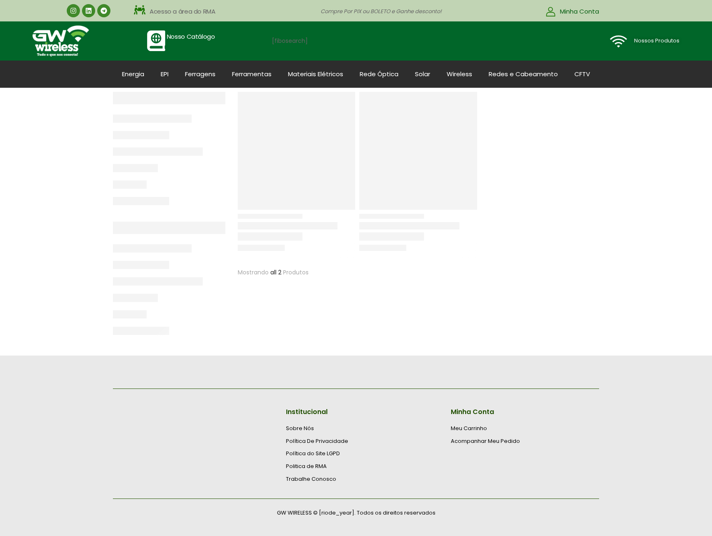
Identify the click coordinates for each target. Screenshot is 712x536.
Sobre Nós (300, 428)
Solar (422, 74)
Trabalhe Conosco (311, 479)
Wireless (459, 74)
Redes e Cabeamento (523, 74)
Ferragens (200, 74)
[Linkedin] (88, 10)
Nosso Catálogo (191, 36)
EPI (165, 74)
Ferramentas (252, 74)
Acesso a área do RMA (182, 11)
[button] (214, 11)
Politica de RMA (306, 466)
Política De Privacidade (317, 441)
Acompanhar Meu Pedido (485, 441)
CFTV (582, 74)
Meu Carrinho (469, 428)
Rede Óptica (379, 74)
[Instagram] (73, 10)
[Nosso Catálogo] (156, 40)
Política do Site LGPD (313, 453)
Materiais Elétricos (315, 74)
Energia (133, 74)
